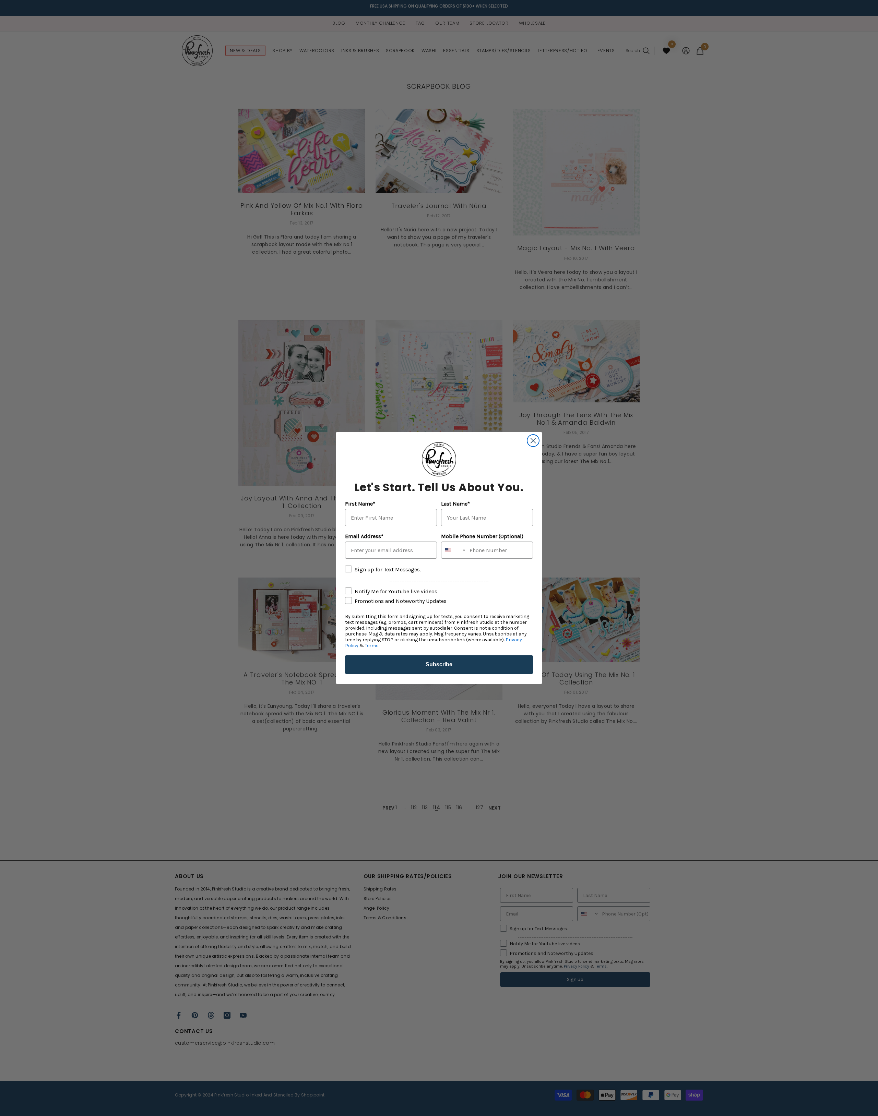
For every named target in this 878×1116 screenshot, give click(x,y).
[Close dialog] (533, 441)
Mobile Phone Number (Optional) (482, 536)
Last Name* (455, 503)
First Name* (360, 503)
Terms (372, 645)
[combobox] (453, 550)
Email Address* (364, 536)
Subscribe (439, 664)
